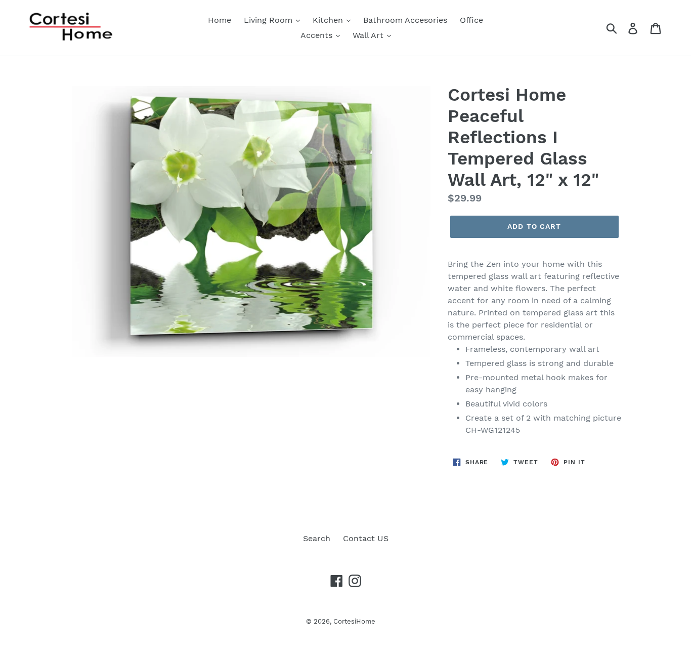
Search (316, 538)
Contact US (365, 538)
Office (471, 20)
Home (219, 20)
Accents (317, 35)
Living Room (269, 20)
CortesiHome (354, 621)
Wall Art (369, 35)
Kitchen (329, 20)
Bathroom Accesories (405, 20)
